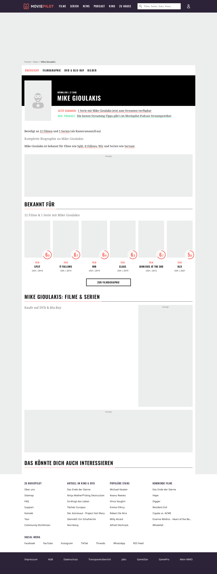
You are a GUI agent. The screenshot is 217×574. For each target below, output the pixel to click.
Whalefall (158, 525)
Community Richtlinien (37, 525)
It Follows (91, 146)
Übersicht (32, 70)
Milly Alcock (116, 519)
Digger (156, 501)
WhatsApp (119, 543)
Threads (100, 543)
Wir (100, 146)
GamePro (164, 559)
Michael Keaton (118, 489)
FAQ (26, 501)
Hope (156, 495)
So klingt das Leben (78, 501)
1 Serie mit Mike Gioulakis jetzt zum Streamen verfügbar (115, 111)
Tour (26, 519)
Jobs (124, 559)
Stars (35, 61)
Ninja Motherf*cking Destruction (85, 495)
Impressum (30, 559)
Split (80, 146)
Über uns (29, 489)
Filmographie (52, 70)
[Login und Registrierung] (188, 6)
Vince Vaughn (117, 501)
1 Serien (64, 131)
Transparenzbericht (99, 559)
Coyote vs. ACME (162, 513)
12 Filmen (46, 131)
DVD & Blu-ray (74, 70)
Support (29, 507)
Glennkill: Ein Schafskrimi (81, 519)
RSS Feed (138, 543)
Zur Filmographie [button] (108, 282)
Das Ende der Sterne (79, 489)
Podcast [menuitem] (99, 6)
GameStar (142, 559)
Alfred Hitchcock (119, 525)
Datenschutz (71, 559)
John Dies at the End (151, 266)
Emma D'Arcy (117, 507)
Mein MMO (186, 559)
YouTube (48, 543)
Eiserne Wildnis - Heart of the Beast (173, 519)
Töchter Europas (76, 507)
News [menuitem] (86, 6)
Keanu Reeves (118, 495)
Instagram (67, 543)
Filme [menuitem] (62, 6)
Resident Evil (160, 507)
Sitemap (29, 495)
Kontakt (28, 513)
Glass (122, 266)
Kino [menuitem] (112, 6)
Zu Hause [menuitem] (125, 6)
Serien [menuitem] (74, 6)
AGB (50, 559)
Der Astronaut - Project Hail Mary (86, 513)
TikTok (84, 543)
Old (179, 266)
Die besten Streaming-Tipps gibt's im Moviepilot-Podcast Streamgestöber (124, 116)
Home (27, 61)
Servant (129, 146)
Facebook (29, 543)
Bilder (92, 70)
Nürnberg (72, 525)
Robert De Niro (118, 513)
